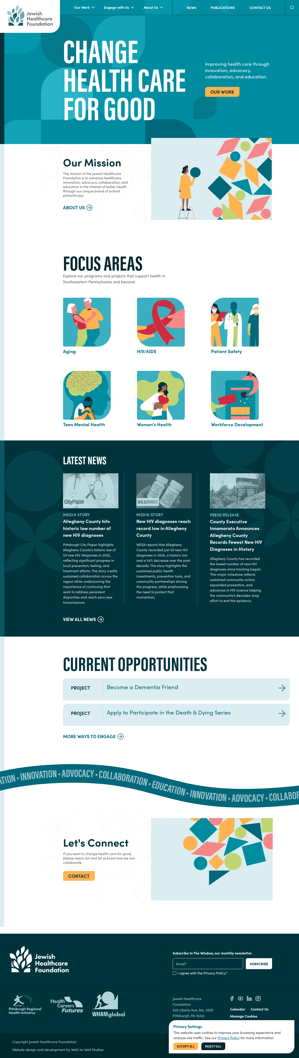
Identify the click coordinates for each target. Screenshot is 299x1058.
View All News (79, 619)
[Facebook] (231, 998)
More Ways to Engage (89, 736)
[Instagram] (258, 998)
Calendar (237, 1009)
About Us (151, 7)
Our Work (82, 7)
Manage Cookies (243, 1016)
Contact (79, 876)
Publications (223, 7)
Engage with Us (116, 7)
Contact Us (260, 7)
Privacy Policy (214, 973)
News (191, 7)
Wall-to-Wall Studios (87, 1049)
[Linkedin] (249, 998)
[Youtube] (240, 998)
